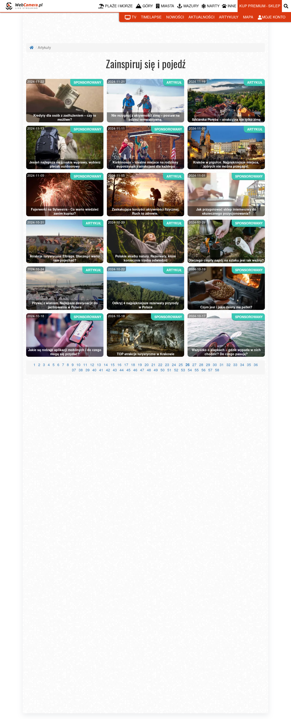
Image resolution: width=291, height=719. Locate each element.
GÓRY (148, 5)
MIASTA (167, 5)
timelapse (151, 17)
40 (94, 369)
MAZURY (191, 5)
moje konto (273, 17)
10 (78, 364)
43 (115, 369)
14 (106, 364)
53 (183, 369)
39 (87, 369)
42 (108, 369)
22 (160, 364)
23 (167, 364)
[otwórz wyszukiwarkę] (286, 6)
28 (201, 364)
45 (128, 369)
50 (163, 369)
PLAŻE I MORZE (119, 5)
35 (249, 364)
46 (135, 369)
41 (101, 369)
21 (153, 364)
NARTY (213, 5)
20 (147, 364)
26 (188, 364)
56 (203, 369)
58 (217, 369)
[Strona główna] (32, 47)
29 (208, 364)
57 (210, 369)
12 (92, 364)
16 (119, 364)
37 (74, 369)
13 (99, 364)
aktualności (201, 17)
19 (140, 364)
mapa (248, 17)
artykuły (228, 17)
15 (112, 364)
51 (169, 369)
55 (197, 369)
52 (176, 369)
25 (181, 364)
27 (194, 364)
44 (122, 369)
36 (256, 364)
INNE (232, 5)
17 (126, 364)
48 (149, 369)
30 (215, 364)
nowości (175, 17)
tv (134, 17)
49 (156, 369)
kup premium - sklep (259, 5)
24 (174, 364)
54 (190, 369)
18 (133, 364)
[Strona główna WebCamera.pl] (24, 6)
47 (142, 369)
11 (85, 364)
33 (235, 364)
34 (242, 364)
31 (222, 364)
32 (228, 364)
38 (81, 369)
